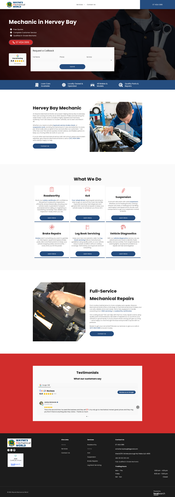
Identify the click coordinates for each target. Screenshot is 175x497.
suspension (134, 202)
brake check (70, 125)
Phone (62, 57)
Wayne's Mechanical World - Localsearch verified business (15, 460)
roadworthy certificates (123, 311)
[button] (37, 407)
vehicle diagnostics (121, 238)
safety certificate (49, 200)
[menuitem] (80, 5)
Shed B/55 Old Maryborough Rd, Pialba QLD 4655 (132, 454)
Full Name (36, 57)
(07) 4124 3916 (74, 138)
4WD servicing (106, 311)
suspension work (39, 127)
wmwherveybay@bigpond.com (126, 449)
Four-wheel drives (78, 200)
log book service (59, 125)
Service (89, 57)
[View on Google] (41, 403)
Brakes (38, 238)
